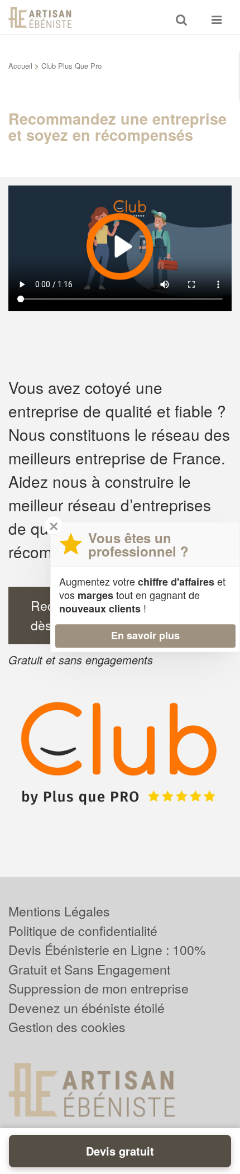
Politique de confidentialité (82, 930)
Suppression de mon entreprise (98, 988)
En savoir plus (145, 635)
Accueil (20, 65)
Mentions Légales (59, 911)
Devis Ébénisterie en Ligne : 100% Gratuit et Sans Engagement (106, 959)
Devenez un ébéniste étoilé (86, 1008)
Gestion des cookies (67, 1027)
